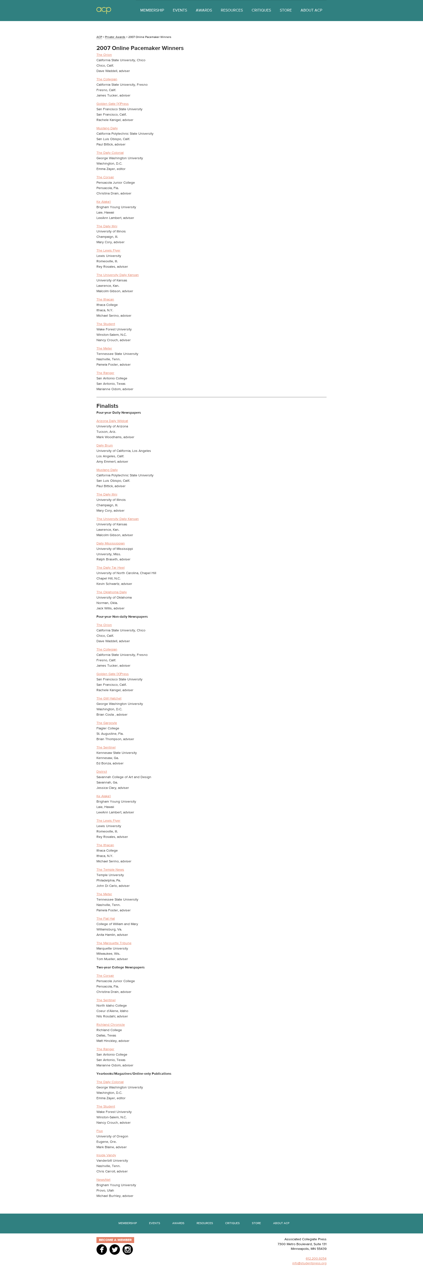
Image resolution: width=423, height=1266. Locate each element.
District (101, 771)
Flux (99, 1131)
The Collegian (106, 79)
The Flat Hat (105, 918)
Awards (204, 10)
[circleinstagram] (127, 1249)
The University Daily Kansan (117, 275)
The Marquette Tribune (113, 943)
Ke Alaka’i (103, 202)
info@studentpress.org (309, 1263)
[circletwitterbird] (114, 1249)
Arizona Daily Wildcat (112, 421)
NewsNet (103, 1180)
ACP (103, 10)
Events (180, 10)
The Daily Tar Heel (110, 567)
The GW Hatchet (108, 698)
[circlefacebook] (101, 1249)
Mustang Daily (107, 128)
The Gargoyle (106, 723)
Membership (152, 10)
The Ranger (105, 373)
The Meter (104, 348)
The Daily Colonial (110, 153)
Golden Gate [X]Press (112, 104)
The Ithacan (105, 299)
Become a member (115, 1240)
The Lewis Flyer (108, 250)
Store (286, 10)
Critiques (261, 10)
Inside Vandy (106, 1155)
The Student (105, 324)
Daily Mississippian (110, 543)
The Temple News (110, 869)
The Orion (104, 55)
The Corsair (105, 177)
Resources (232, 10)
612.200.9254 (316, 1258)
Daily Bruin (104, 445)
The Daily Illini (106, 226)
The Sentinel (106, 747)
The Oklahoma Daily (111, 592)
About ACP (311, 10)
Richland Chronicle (110, 1024)
